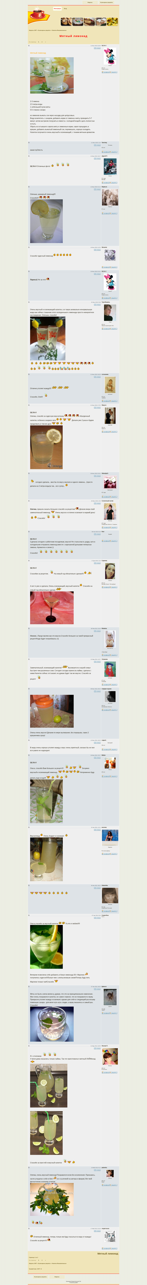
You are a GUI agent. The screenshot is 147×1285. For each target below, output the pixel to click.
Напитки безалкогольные (59, 30)
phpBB (76, 1282)
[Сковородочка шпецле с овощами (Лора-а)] (112, 26)
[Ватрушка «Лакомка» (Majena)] (66, 26)
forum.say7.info (78, 1281)
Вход (65, 8)
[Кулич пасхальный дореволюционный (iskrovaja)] (78, 26)
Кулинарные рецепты (106, 2)
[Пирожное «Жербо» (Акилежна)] (89, 26)
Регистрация (57, 8)
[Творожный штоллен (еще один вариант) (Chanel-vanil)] (101, 26)
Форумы (90, 2)
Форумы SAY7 (33, 30)
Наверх (137, 1281)
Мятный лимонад (74, 36)
